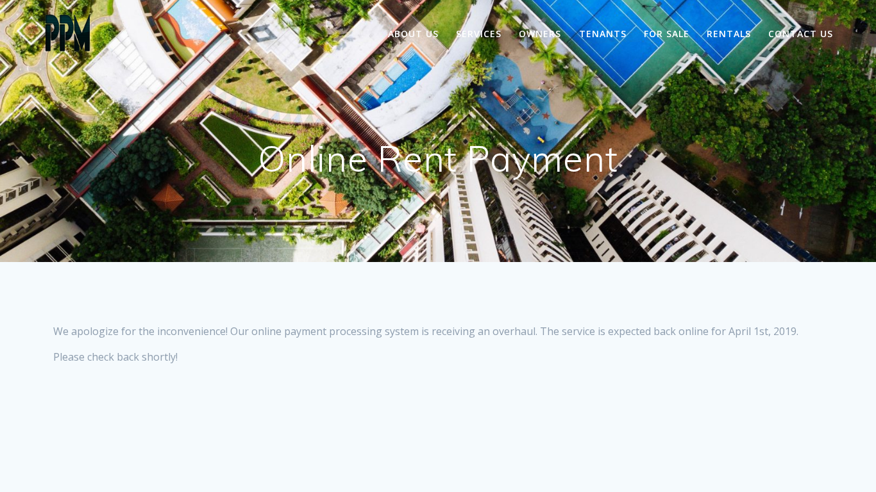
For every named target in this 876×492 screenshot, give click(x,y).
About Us (413, 34)
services (478, 34)
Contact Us (800, 34)
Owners (540, 34)
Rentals (729, 34)
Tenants (603, 34)
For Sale (666, 34)
